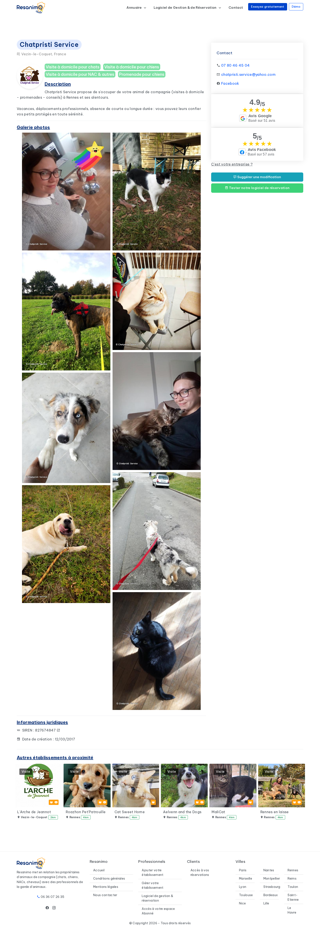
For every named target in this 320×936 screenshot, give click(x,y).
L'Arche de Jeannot (34, 812)
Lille (266, 903)
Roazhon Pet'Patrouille (86, 812)
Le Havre (292, 910)
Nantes (268, 870)
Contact (236, 7)
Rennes (293, 870)
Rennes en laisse (274, 812)
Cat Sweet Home (130, 812)
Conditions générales (109, 878)
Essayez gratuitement (267, 6)
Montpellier (271, 878)
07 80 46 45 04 (235, 65)
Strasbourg (271, 887)
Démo (296, 6)
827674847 (46, 730)
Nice (242, 903)
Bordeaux (270, 895)
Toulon (293, 887)
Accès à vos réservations (199, 872)
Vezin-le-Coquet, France (43, 54)
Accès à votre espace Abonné (158, 911)
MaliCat (218, 812)
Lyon (242, 887)
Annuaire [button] (134, 7)
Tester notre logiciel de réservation (259, 188)
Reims (292, 878)
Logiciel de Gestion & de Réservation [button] (185, 7)
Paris (243, 870)
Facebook (230, 83)
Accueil (98, 870)
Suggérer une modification (259, 177)
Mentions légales (105, 887)
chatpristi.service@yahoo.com (248, 74)
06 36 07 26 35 (52, 897)
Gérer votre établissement (152, 885)
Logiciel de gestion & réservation (157, 898)
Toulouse (246, 895)
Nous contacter (105, 895)
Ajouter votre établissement (152, 872)
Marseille (245, 878)
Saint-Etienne (293, 897)
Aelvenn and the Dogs (182, 812)
